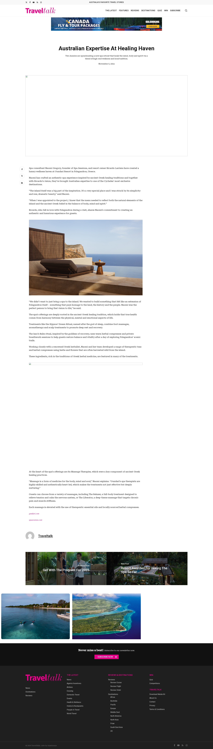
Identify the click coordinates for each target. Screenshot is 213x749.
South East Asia (116, 727)
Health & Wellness (74, 702)
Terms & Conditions (157, 709)
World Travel (71, 713)
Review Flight (115, 686)
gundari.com (34, 513)
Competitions (154, 683)
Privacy (152, 705)
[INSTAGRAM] (41, 2)
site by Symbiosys (49, 745)
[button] (106, 657)
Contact (152, 702)
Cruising (70, 691)
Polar (112, 723)
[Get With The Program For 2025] (66, 568)
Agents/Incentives (74, 683)
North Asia (114, 720)
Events (69, 698)
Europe (113, 708)
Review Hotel (115, 690)
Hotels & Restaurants (75, 706)
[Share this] (22, 169)
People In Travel (73, 710)
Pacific (113, 705)
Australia (113, 701)
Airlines (70, 687)
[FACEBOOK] (30, 2)
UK (111, 731)
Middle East (115, 712)
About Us (153, 698)
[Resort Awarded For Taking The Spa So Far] (146, 568)
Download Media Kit (157, 694)
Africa (112, 697)
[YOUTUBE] (34, 2)
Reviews (29, 696)
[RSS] (37, 2)
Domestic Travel (73, 695)
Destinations (30, 692)
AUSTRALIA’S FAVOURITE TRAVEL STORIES (106, 2)
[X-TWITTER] (26, 2)
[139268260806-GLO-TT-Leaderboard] (106, 24)
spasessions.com (35, 519)
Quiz (151, 680)
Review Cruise (116, 682)
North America (115, 716)
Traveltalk (45, 536)
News (28, 688)
